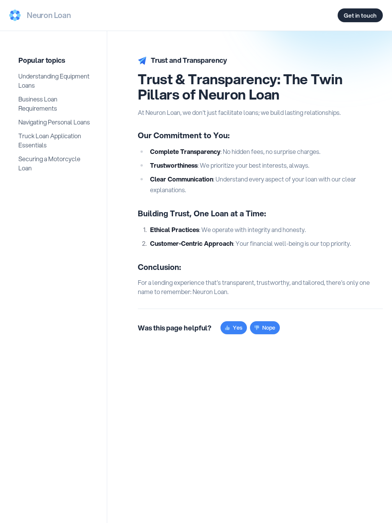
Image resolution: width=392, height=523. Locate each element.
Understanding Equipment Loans (54, 81)
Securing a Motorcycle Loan (49, 163)
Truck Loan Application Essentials (49, 140)
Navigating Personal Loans (54, 122)
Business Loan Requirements (37, 104)
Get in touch (360, 15)
